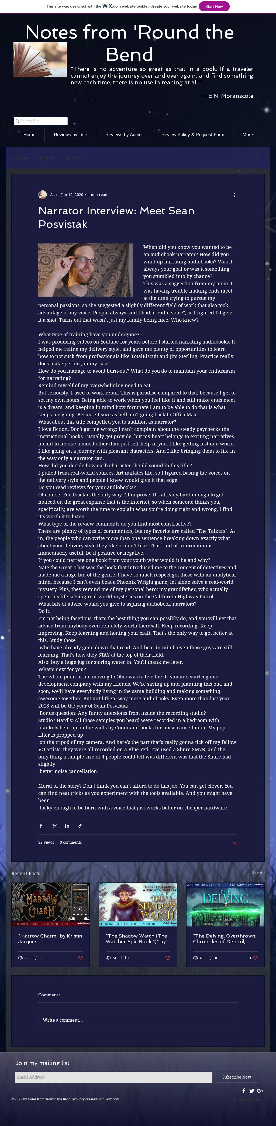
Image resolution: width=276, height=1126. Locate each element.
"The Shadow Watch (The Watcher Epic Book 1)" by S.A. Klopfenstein (136, 938)
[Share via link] (80, 825)
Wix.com (112, 1099)
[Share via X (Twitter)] (54, 825)
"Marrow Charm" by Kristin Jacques (50, 938)
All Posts (19, 157)
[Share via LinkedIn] (67, 825)
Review (74, 157)
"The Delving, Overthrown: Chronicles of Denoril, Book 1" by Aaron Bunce (224, 938)
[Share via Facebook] (40, 825)
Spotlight (47, 157)
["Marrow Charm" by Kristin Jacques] (50, 904)
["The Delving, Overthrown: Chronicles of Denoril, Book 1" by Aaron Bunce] (225, 904)
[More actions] (234, 194)
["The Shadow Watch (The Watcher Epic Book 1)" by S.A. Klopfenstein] (138, 904)
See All (258, 872)
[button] (257, 158)
